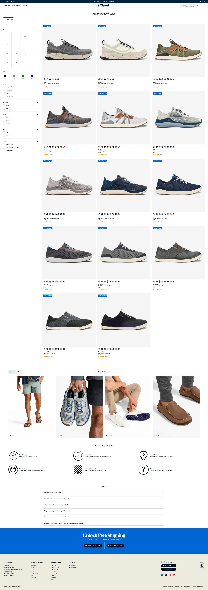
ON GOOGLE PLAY (169, 569)
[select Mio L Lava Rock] (160, 79)
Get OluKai (8, 562)
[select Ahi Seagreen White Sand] (160, 147)
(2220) (161, 289)
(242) (51, 87)
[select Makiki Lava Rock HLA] (44, 79)
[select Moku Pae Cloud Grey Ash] (168, 214)
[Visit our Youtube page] (174, 575)
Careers (53, 579)
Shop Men (7, 5)
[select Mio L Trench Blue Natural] (165, 79)
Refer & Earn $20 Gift (9, 1)
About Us (53, 565)
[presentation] (163, 565)
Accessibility (187, 586)
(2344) (161, 87)
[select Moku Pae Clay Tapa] (171, 214)
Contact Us (33, 577)
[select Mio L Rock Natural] (162, 79)
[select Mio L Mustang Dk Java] (171, 79)
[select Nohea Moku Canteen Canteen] (173, 281)
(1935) (161, 221)
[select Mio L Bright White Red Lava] (173, 79)
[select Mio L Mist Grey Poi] (154, 79)
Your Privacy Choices (198, 586)
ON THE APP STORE (169, 565)
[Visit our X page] (166, 575)
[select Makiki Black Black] (50, 79)
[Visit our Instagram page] (170, 575)
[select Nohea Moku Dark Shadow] (165, 281)
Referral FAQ (72, 567)
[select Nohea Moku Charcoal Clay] (160, 281)
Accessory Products (9, 573)
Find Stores (202, 1)
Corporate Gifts (8, 571)
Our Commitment (55, 567)
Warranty (32, 569)
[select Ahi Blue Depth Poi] (173, 147)
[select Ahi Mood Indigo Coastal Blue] (168, 147)
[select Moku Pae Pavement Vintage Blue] (160, 214)
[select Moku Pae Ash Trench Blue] (162, 214)
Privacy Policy (178, 586)
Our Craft (53, 575)
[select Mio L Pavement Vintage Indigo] (157, 79)
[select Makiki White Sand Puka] (56, 79)
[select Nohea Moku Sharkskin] (171, 281)
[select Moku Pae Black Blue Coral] (173, 214)
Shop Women (16, 5)
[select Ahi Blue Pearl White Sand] (154, 147)
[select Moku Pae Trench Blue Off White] (154, 214)
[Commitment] (202, 565)
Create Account (55, 569)
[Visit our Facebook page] (162, 575)
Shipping (32, 571)
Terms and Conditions (167, 586)
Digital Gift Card (8, 565)
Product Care (54, 573)
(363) (161, 154)
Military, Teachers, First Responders (13, 569)
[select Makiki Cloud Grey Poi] (47, 79)
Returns (32, 567)
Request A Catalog (8, 575)
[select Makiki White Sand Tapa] (53, 79)
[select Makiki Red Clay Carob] (58, 79)
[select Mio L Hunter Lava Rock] (168, 79)
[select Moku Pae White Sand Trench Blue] (165, 214)
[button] (8, 19)
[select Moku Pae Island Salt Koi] (157, 214)
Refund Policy (34, 573)
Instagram (53, 577)
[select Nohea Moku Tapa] (162, 281)
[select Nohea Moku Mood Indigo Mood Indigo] (157, 281)
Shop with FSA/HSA (9, 567)
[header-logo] (103, 5)
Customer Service (36, 562)
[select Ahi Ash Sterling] (165, 147)
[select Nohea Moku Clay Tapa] (154, 281)
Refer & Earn (72, 565)
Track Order (33, 565)
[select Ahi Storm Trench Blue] (162, 147)
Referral (72, 562)
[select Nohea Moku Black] (168, 281)
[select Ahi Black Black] (157, 147)
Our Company (56, 562)
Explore (25, 5)
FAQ (31, 575)
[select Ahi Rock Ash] (171, 147)
